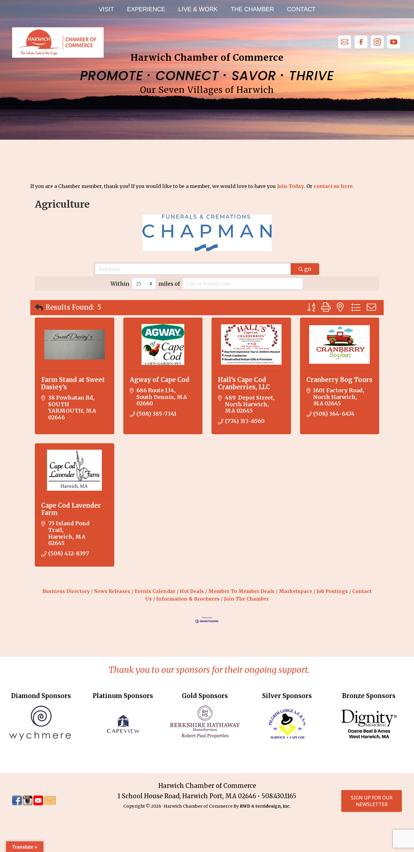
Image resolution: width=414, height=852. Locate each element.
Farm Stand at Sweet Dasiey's (73, 383)
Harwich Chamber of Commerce (57, 42)
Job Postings (332, 591)
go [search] (307, 268)
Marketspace (295, 591)
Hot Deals (192, 591)
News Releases (112, 591)
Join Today (290, 186)
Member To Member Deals (241, 591)
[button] (39, 308)
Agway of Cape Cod (159, 379)
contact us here (333, 186)
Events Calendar (155, 591)
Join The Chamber (246, 599)
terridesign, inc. (273, 806)
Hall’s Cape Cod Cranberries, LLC (244, 383)
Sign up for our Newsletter (371, 801)
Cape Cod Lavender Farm (71, 509)
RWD (245, 806)
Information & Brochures (188, 599)
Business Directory (66, 591)
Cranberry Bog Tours (339, 379)
